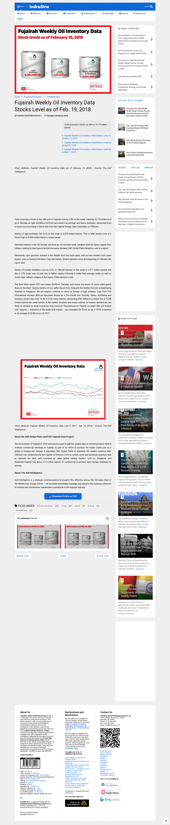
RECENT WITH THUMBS (130, 100)
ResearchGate (105, 770)
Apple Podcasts (106, 755)
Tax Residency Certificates (75, 785)
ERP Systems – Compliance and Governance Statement (77, 770)
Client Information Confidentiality (77, 765)
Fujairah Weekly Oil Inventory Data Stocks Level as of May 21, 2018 (36, 541)
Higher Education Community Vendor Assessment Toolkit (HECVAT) (76, 780)
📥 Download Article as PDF (63, 496)
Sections (52, 13)
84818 (29, 784)
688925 (39, 790)
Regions (36, 13)
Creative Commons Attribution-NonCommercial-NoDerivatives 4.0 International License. (77, 727)
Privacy (124, 13)
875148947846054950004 (36, 781)
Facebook (103, 757)
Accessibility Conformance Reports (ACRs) (75, 758)
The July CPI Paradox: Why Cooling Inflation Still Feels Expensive (137, 128)
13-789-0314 (38, 792)
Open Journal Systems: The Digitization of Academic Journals (134, 341)
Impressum (140, 13)
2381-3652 (28, 771)
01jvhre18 (29, 783)
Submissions (89, 13)
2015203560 (44, 775)
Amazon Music (105, 753)
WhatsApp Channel (107, 773)
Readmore (139, 360)
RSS (21, 19)
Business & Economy (33, 97)
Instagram (104, 762)
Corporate (70, 13)
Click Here (69, 793)
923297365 (35, 773)
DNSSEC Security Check (73, 767)
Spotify (102, 771)
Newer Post (23, 556)
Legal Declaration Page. (75, 747)
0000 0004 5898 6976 (32, 779)
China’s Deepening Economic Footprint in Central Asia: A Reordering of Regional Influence (134, 421)
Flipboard (103, 760)
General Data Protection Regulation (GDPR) (74, 775)
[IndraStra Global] (39, 7)
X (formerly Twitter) (107, 775)
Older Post (103, 556)
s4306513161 (35, 786)
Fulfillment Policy (71, 772)
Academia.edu (105, 751)
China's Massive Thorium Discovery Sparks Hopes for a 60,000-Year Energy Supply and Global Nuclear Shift (135, 547)
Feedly (102, 758)
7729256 (41, 806)
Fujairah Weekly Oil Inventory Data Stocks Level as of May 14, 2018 (84, 541)
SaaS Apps (109, 13)
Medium (103, 768)
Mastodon (104, 766)
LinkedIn (103, 764)
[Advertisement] (37, 139)
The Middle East (53, 97)
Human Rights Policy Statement (76, 784)
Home (22, 13)
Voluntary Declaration (73, 787)
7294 (37, 788)
